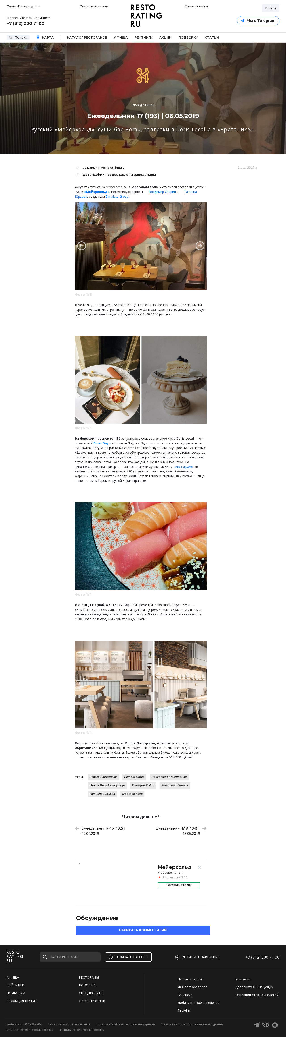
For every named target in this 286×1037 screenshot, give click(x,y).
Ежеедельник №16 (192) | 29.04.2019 (104, 831)
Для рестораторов (193, 987)
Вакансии (185, 995)
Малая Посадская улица (107, 785)
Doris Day (101, 443)
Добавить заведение (201, 957)
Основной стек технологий (256, 995)
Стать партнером (94, 6)
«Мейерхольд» (96, 192)
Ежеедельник (142, 105)
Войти (270, 8)
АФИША (13, 977)
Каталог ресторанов (87, 37)
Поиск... (21, 37)
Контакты (243, 979)
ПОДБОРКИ (16, 993)
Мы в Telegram (260, 21)
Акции (165, 37)
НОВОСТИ (87, 985)
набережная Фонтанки (169, 777)
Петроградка (134, 777)
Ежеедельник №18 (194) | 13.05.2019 (178, 831)
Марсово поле (132, 794)
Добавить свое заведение (198, 1002)
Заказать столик (178, 885)
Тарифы (184, 1010)
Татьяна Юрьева (102, 794)
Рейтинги (144, 37)
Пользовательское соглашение (69, 1024)
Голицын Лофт (143, 785)
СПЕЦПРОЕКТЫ (91, 993)
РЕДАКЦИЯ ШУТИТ (22, 1001)
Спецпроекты (195, 6)
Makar (153, 614)
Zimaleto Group (117, 196)
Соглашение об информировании (30, 1030)
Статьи (212, 37)
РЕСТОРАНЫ (89, 977)
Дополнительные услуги (254, 987)
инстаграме (184, 466)
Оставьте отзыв (92, 1001)
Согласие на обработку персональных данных (192, 1024)
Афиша (121, 37)
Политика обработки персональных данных (125, 1024)
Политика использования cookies (81, 1030)
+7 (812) (262, 957)
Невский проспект (103, 777)
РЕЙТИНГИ (16, 985)
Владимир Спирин (162, 192)
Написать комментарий (143, 930)
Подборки (188, 37)
